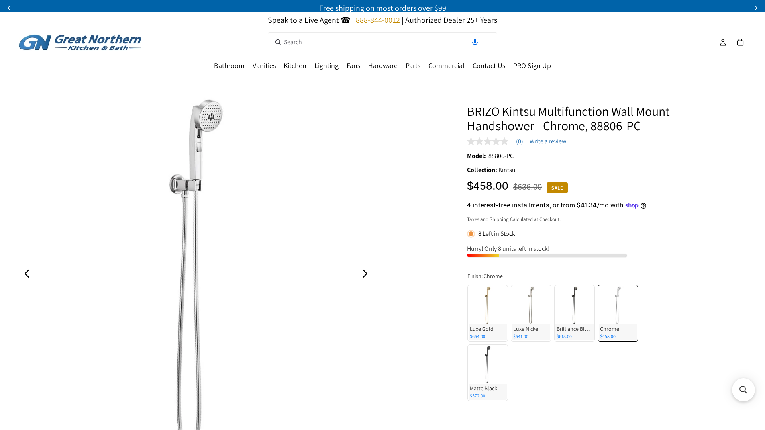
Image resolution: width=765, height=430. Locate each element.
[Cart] (740, 42)
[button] (475, 42)
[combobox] (382, 42)
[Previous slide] (25, 274)
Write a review (548, 141)
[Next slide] (367, 274)
